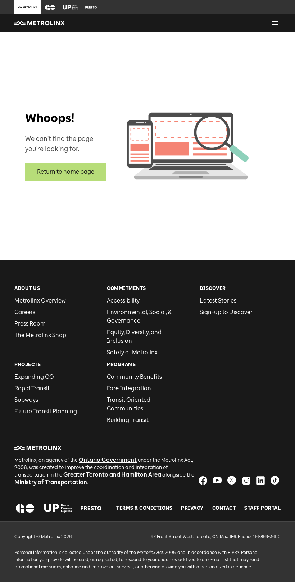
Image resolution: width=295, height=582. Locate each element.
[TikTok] (275, 480)
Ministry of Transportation (50, 482)
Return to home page (65, 171)
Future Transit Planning (45, 411)
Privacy (192, 508)
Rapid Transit (32, 388)
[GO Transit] (25, 508)
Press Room (30, 323)
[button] (50, 7)
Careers (24, 312)
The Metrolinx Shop (40, 335)
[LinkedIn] (260, 480)
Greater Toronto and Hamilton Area (112, 474)
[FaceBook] (203, 480)
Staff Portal (262, 508)
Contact (224, 508)
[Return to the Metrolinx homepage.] (39, 23)
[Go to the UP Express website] (70, 7)
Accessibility (123, 300)
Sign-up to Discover (226, 312)
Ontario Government (108, 459)
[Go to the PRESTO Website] (91, 7)
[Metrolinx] (38, 448)
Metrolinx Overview (40, 300)
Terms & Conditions (144, 508)
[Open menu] (275, 23)
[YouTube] (217, 480)
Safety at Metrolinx (132, 352)
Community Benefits (134, 376)
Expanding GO (34, 376)
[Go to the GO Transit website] (50, 7)
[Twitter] (231, 480)
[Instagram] (246, 480)
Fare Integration (129, 388)
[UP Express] (58, 508)
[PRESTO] (91, 508)
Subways (26, 399)
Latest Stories (218, 300)
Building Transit (128, 420)
